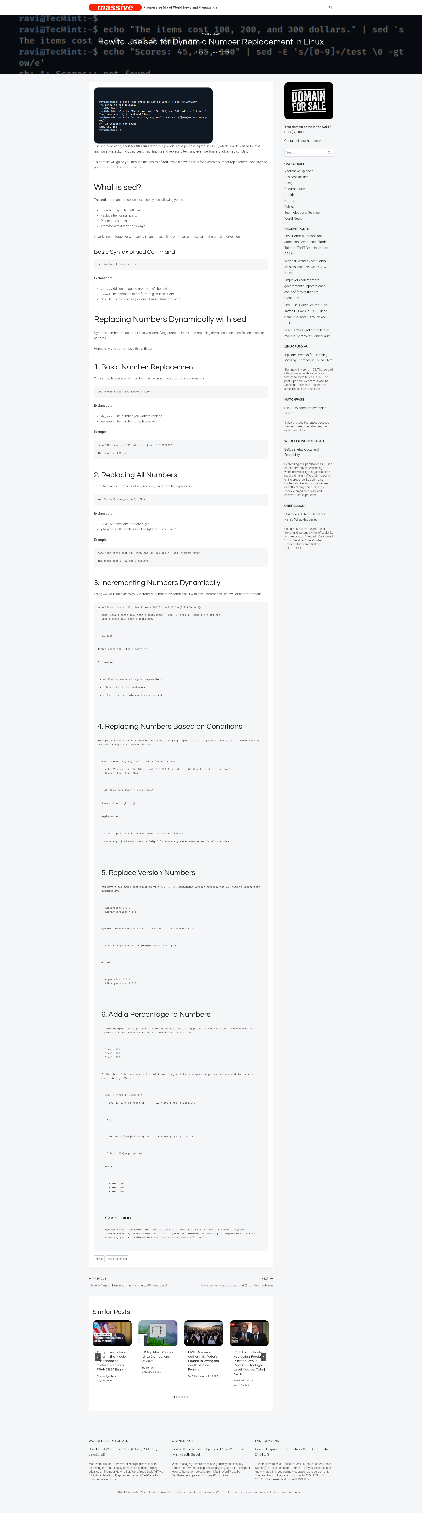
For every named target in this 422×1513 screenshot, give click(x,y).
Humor (289, 201)
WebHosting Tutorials (304, 441)
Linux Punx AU (296, 346)
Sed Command (117, 1258)
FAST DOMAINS (267, 1440)
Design (289, 183)
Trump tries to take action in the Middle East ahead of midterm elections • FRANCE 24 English (111, 1361)
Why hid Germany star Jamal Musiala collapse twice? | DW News (305, 267)
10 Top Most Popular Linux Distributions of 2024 (157, 1357)
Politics (289, 207)
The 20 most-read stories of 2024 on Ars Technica (236, 1282)
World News (211, 34)
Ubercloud (294, 505)
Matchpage (294, 399)
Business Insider (296, 177)
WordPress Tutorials (108, 1440)
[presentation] (112, 1333)
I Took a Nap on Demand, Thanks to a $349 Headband (128, 1282)
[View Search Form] (330, 7)
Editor (199, 52)
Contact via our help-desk (302, 141)
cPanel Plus (183, 1440)
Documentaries (295, 189)
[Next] (263, 1357)
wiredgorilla (107, 1376)
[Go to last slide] (98, 1357)
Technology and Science (302, 213)
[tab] (174, 1397)
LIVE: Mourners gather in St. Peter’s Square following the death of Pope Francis (203, 1361)
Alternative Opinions (298, 171)
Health (289, 195)
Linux (99, 1258)
